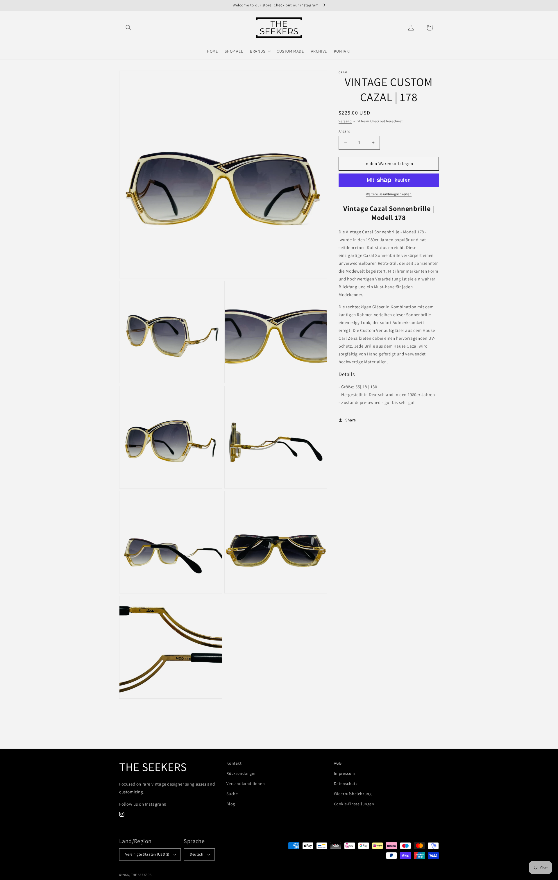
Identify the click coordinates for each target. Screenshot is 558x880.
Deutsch (196, 854)
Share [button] (350, 420)
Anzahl (344, 131)
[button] (128, 27)
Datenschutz (346, 783)
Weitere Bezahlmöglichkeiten (389, 194)
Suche (232, 793)
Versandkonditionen (245, 783)
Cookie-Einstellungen (354, 803)
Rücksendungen (241, 773)
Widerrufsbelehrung (353, 793)
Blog (230, 803)
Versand (345, 121)
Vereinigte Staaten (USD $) (147, 854)
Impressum (344, 773)
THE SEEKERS (141, 875)
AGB (338, 763)
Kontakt (234, 763)
